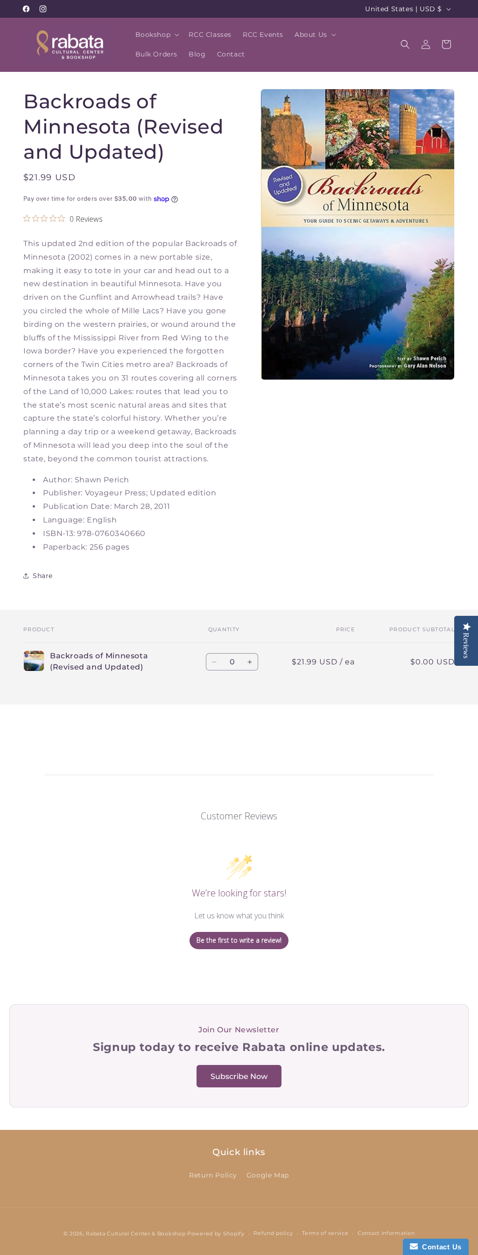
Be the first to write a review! (239, 940)
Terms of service (325, 1233)
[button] (156, 34)
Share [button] (43, 575)
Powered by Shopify (216, 1233)
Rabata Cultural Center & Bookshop (135, 1233)
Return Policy (213, 1175)
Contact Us (440, 1247)
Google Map (267, 1175)
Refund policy (273, 1233)
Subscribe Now (239, 1076)
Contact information (386, 1233)
